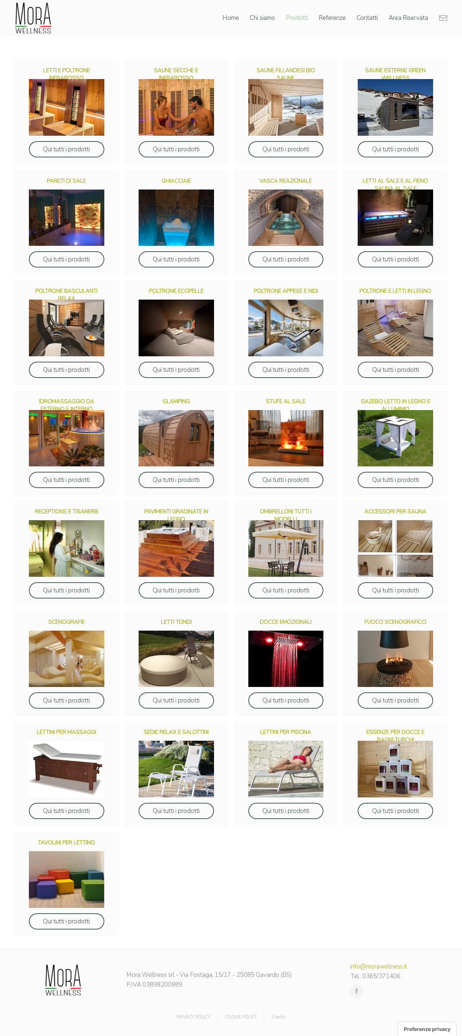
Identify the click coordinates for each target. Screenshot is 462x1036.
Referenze (332, 18)
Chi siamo (262, 18)
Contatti (367, 18)
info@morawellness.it (378, 966)
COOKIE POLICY (241, 1017)
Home (230, 18)
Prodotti (297, 18)
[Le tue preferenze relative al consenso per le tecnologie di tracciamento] (427, 1029)
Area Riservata (408, 18)
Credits (279, 1017)
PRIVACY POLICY (193, 1017)
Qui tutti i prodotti (66, 149)
